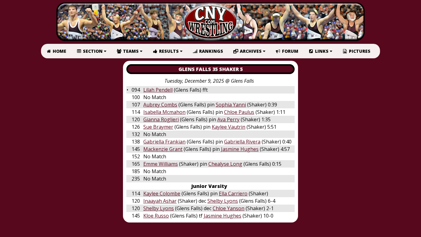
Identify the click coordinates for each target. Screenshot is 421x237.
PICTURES (359, 51)
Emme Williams (160, 163)
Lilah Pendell (158, 89)
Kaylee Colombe (161, 193)
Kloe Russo (156, 215)
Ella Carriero (233, 193)
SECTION (93, 51)
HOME (58, 51)
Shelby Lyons (222, 201)
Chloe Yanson (228, 208)
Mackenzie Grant (162, 149)
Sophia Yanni (231, 104)
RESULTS (169, 51)
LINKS (322, 51)
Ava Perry (228, 119)
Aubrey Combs (160, 104)
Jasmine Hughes (240, 149)
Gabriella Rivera (242, 141)
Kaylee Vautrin (228, 126)
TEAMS (131, 51)
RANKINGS (210, 51)
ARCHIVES (251, 51)
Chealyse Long (225, 163)
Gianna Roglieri (161, 119)
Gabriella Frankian (164, 141)
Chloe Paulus (239, 112)
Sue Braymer (158, 126)
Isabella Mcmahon (164, 112)
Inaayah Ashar (160, 201)
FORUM (289, 51)
